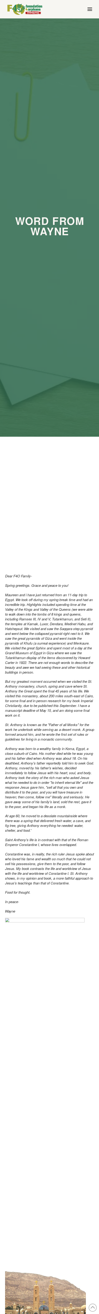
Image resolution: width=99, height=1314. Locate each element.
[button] (89, 9)
